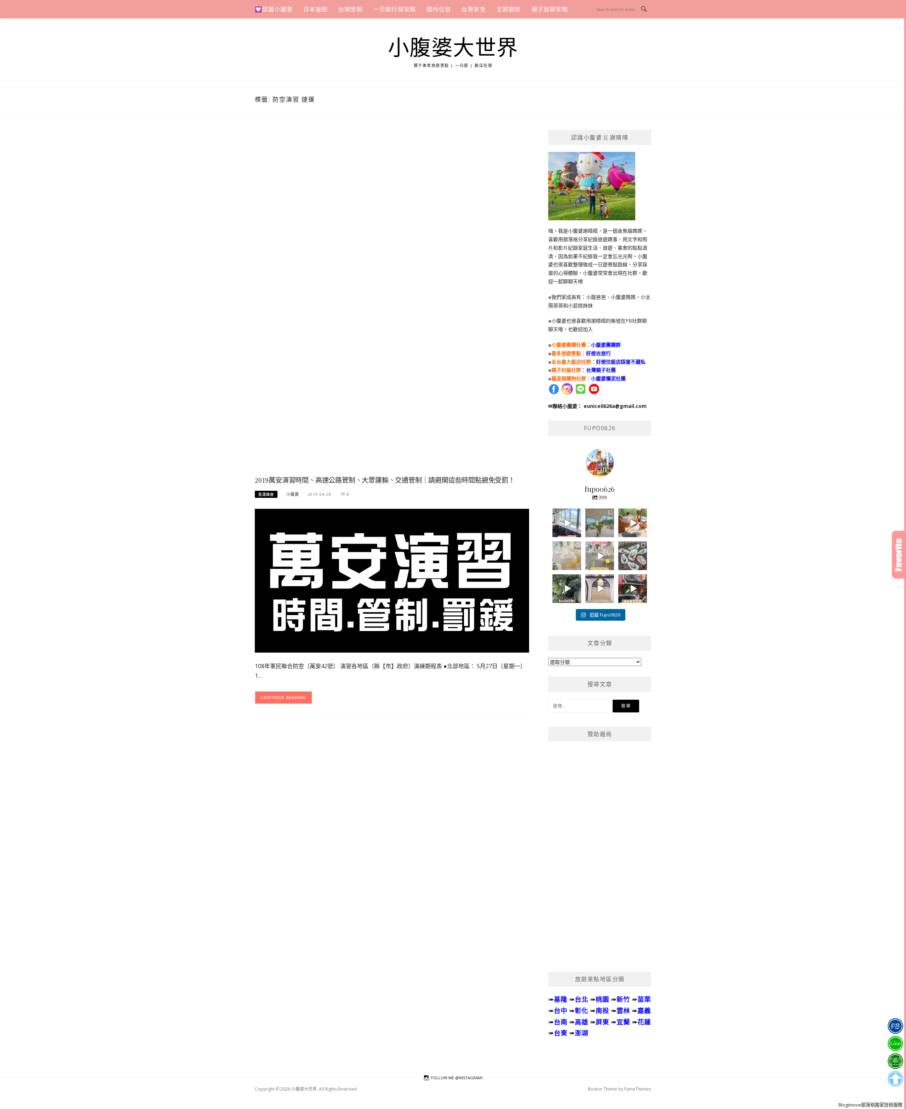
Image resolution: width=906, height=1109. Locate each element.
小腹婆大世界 (453, 48)
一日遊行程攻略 (394, 9)
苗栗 (644, 999)
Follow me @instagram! (457, 1077)
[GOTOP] (895, 1079)
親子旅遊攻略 (550, 9)
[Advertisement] (392, 301)
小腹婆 (292, 494)
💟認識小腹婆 (274, 9)
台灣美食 (473, 9)
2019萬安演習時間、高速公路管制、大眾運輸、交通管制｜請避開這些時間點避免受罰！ (385, 480)
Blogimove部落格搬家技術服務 (870, 1105)
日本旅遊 (315, 9)
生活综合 (266, 494)
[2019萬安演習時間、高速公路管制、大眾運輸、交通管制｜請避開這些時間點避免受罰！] (392, 580)
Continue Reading (283, 697)
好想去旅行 (598, 353)
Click (899, 555)
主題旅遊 (509, 9)
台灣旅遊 (350, 9)
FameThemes (637, 1089)
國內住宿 (438, 9)
